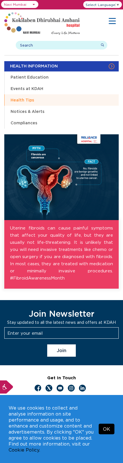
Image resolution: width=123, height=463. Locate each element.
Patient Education (30, 77)
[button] (19, 4)
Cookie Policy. (24, 449)
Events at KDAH (27, 88)
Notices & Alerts (27, 111)
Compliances (24, 123)
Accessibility (6, 387)
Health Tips (22, 100)
